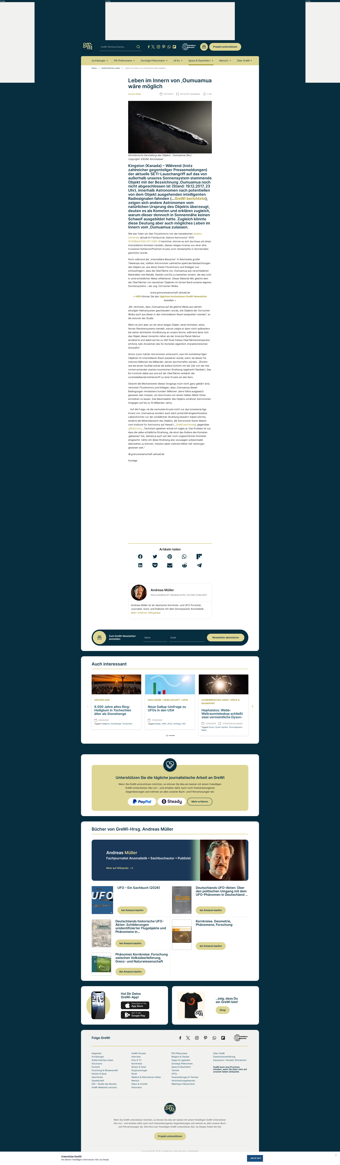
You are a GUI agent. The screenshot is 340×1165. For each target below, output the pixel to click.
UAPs (164, 724)
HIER (138, 296)
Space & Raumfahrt (199, 60)
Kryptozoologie (139, 1070)
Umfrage (177, 724)
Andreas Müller (134, 94)
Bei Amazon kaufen (130, 971)
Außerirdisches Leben (110, 68)
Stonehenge (116, 724)
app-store (135, 1005)
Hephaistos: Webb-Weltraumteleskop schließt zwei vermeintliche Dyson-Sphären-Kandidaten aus (222, 715)
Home (94, 68)
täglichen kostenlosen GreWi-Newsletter (183, 296)
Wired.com (135, 428)
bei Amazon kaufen (132, 910)
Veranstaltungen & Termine (184, 1077)
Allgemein (96, 1053)
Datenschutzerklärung (224, 1056)
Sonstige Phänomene (153, 60)
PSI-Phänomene (123, 60)
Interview (136, 1056)
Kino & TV (136, 1060)
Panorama (136, 1087)
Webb (204, 730)
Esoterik (96, 1067)
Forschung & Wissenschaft (105, 1070)
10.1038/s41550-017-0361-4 (144, 241)
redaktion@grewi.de (204, 47)
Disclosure (154, 700)
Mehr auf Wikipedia (117, 868)
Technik (175, 1070)
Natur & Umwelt (139, 1084)
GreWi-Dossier (138, 1053)
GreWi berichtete (190, 198)
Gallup (158, 724)
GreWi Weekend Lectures (104, 1087)
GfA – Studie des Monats (104, 1084)
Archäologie (98, 60)
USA (184, 724)
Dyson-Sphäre (221, 727)
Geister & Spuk (99, 1073)
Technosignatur (235, 727)
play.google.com (135, 1015)
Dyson (211, 727)
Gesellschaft (171, 700)
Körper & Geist (138, 1067)
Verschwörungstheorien (183, 1080)
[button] (140, 556)
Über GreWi (243, 60)
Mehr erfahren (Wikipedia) (146, 612)
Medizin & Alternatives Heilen (146, 1077)
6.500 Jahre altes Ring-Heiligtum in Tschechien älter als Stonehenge (112, 710)
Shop (223, 1010)
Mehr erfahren (200, 801)
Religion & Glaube (180, 1056)
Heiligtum (106, 724)
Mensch (223, 60)
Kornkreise (136, 1063)
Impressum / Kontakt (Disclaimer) (230, 1060)
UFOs (176, 60)
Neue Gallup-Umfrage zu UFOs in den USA (167, 708)
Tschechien (127, 724)
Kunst (134, 1073)
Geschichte (97, 1077)
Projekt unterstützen (225, 46)
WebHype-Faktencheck (183, 1084)
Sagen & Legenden (180, 1060)
